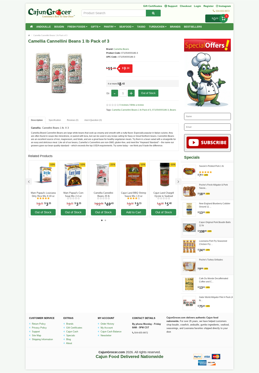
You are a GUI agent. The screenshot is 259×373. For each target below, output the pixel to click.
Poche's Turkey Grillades (211, 260)
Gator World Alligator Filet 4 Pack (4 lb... (216, 299)
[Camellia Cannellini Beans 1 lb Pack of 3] (59, 107)
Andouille (43, 26)
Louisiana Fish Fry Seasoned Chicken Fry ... (213, 242)
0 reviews (124, 105)
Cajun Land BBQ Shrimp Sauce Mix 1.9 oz (133, 194)
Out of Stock (148, 93)
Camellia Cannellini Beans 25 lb (103, 194)
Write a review (137, 105)
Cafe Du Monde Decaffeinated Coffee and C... (213, 280)
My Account (106, 327)
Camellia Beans (121, 49)
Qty (107, 93)
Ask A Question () (93, 120)
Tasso (141, 26)
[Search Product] (153, 13)
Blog (68, 339)
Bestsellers (193, 26)
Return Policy (38, 323)
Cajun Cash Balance (110, 331)
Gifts (95, 26)
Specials (70, 335)
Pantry (109, 26)
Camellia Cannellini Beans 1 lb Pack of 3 (50, 35)
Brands (175, 26)
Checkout (186, 6)
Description (37, 120)
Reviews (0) (72, 120)
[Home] (31, 26)
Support (35, 331)
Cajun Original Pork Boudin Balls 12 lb (215, 224)
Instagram (224, 6)
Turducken (157, 26)
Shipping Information (42, 339)
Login (197, 6)
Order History (107, 323)
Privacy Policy (39, 327)
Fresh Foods (76, 26)
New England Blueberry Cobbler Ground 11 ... (214, 205)
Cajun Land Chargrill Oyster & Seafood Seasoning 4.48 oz (163, 195)
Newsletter (105, 335)
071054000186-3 (160, 110)
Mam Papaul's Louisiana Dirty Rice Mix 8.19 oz (43, 194)
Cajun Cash (72, 331)
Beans (173, 110)
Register (209, 6)
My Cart (223, 18)
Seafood (125, 26)
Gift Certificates (152, 6)
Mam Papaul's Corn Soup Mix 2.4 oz (73, 194)
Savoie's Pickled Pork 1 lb (211, 166)
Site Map (36, 335)
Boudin (59, 26)
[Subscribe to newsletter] (207, 143)
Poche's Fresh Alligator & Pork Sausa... (213, 186)
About (69, 343)
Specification (55, 120)
